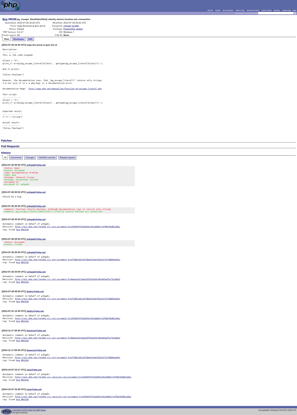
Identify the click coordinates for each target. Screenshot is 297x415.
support (218, 10)
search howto (266, 10)
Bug (4, 19)
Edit (30, 39)
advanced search (253, 10)
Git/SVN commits (47, 157)
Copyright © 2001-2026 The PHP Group (29, 410)
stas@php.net (34, 369)
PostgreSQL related (73, 29)
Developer (18, 39)
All (5, 157)
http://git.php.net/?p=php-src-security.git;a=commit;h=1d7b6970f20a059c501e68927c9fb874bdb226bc (73, 377)
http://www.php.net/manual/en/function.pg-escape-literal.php (65, 89)
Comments (16, 157)
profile (75, 26)
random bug (286, 10)
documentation (228, 10)
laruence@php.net (36, 330)
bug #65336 (22, 229)
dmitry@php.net (35, 291)
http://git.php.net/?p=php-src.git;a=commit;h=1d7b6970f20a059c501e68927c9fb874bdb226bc (67, 227)
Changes (30, 157)
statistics (276, 10)
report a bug (240, 10)
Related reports (67, 157)
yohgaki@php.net (36, 165)
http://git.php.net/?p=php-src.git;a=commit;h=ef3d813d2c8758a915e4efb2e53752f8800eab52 (67, 259)
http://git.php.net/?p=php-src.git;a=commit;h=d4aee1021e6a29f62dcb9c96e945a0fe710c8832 (67, 279)
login (294, 10)
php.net (210, 10)
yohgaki (67, 26)
